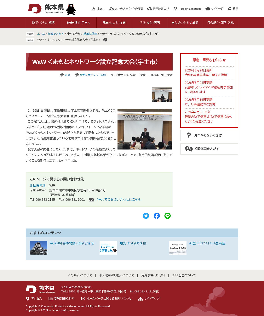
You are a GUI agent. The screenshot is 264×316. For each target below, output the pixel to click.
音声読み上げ (161, 8)
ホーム (41, 33)
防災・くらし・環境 (43, 22)
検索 (235, 8)
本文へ (101, 8)
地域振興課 (90, 33)
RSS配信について (184, 275)
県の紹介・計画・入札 (220, 22)
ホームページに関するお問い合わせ (109, 298)
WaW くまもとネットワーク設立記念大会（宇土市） (69, 39)
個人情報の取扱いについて (117, 275)
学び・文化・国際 (149, 22)
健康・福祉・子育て (78, 22)
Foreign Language (190, 8)
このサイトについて (80, 275)
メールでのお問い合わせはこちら (118, 199)
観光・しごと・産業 (114, 22)
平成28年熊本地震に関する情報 (72, 243)
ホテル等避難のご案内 (200, 104)
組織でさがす (56, 33)
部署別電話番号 (64, 298)
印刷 (67, 74)
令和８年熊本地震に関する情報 (206, 75)
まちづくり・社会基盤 (185, 22)
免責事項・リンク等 (153, 275)
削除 (105, 40)
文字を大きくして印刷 (93, 74)
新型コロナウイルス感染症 (207, 243)
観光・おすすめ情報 (133, 243)
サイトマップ (151, 298)
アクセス (37, 298)
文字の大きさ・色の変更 (129, 8)
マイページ (217, 8)
